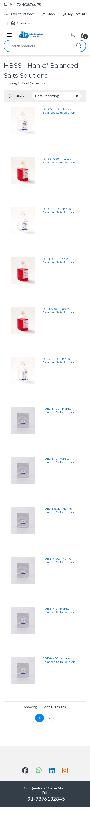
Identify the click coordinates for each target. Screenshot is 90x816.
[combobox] (38, 46)
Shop (51, 14)
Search (79, 46)
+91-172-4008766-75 (24, 5)
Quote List (24, 23)
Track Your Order (21, 14)
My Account (76, 14)
